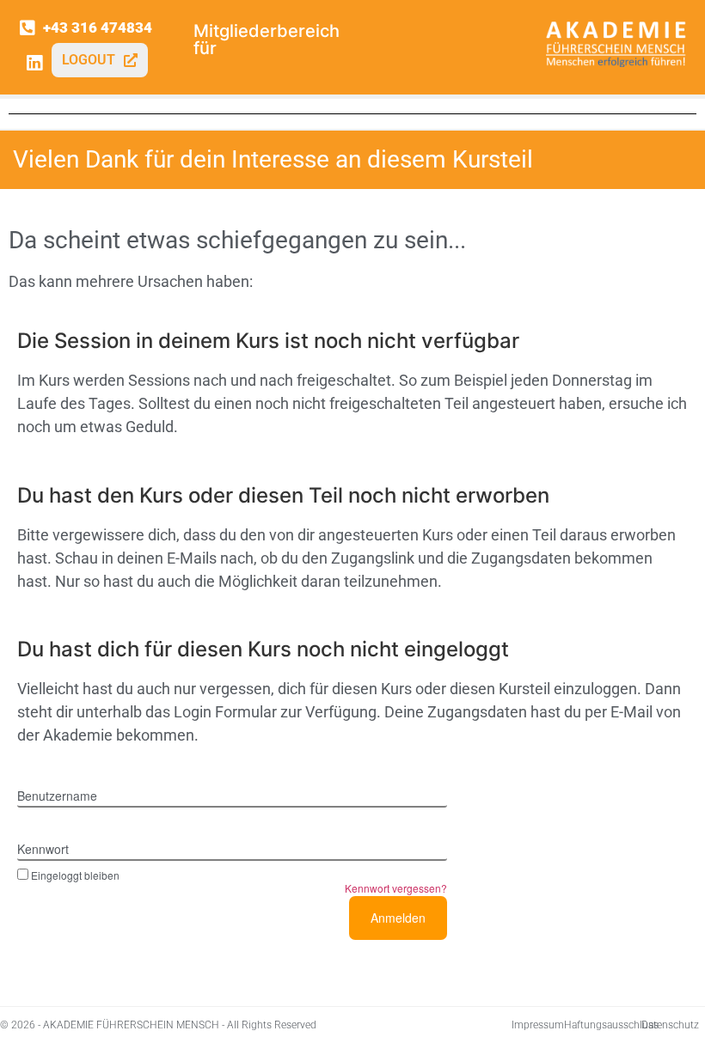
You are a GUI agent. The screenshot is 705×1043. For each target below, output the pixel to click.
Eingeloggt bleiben (75, 875)
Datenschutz (670, 1025)
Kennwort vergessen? (396, 888)
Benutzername (57, 796)
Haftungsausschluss (611, 1025)
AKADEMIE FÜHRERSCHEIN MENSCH (131, 1025)
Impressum (538, 1025)
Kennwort (43, 849)
